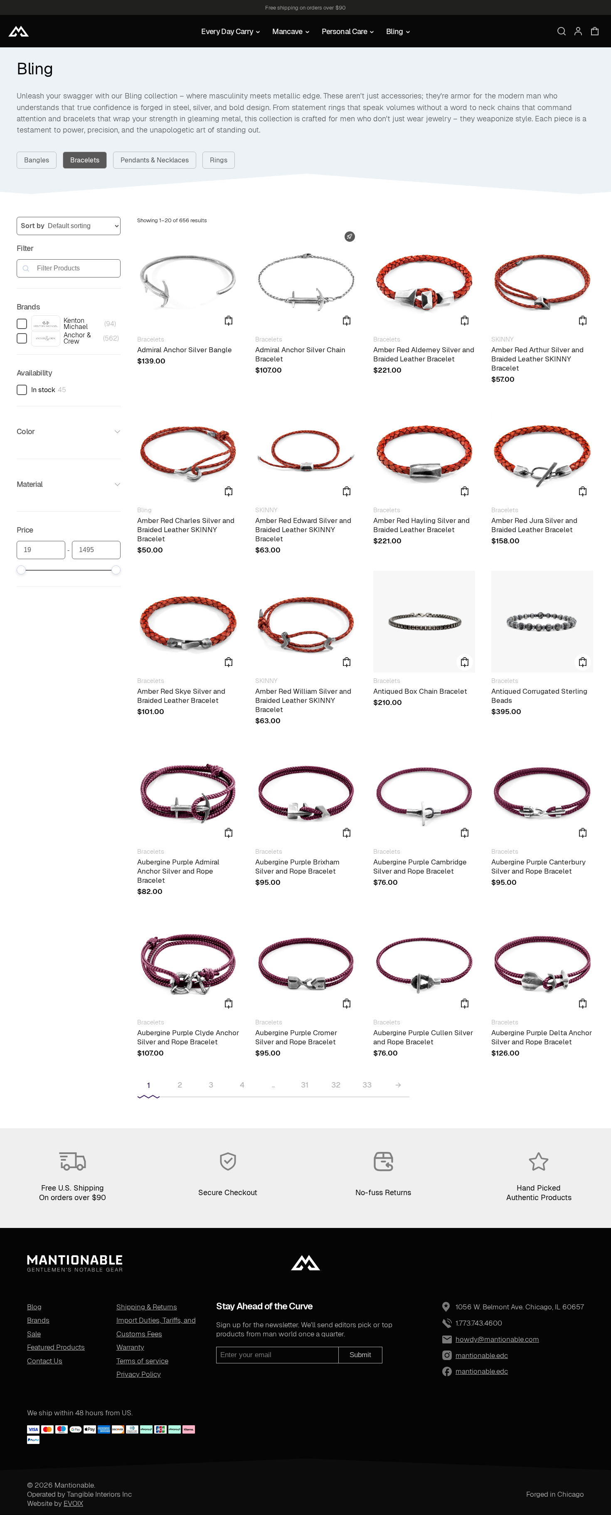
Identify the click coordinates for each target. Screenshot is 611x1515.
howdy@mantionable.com (497, 1339)
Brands (38, 1320)
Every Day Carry (227, 31)
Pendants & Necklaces (155, 160)
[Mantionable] (18, 31)
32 (335, 1085)
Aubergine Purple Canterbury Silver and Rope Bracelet (538, 866)
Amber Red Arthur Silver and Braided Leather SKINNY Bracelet (537, 359)
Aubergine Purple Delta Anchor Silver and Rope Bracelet (541, 1037)
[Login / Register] (578, 31)
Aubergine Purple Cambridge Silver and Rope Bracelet (420, 866)
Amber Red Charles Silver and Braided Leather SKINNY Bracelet (185, 529)
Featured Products (56, 1347)
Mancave (287, 31)
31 (304, 1085)
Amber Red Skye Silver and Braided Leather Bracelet (181, 696)
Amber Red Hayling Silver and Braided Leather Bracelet (421, 525)
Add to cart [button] (582, 320)
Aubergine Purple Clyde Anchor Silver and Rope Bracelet (188, 1037)
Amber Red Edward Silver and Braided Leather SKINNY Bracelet (303, 529)
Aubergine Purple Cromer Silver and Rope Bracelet (296, 1037)
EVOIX (73, 1503)
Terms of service (142, 1360)
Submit (360, 1355)
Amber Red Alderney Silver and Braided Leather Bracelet (423, 354)
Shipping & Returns (146, 1306)
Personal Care (344, 31)
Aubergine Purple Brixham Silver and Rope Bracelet (297, 866)
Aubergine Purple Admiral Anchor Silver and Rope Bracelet (178, 871)
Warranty (130, 1347)
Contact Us (44, 1360)
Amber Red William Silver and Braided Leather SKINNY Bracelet (303, 700)
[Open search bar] (561, 31)
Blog (34, 1306)
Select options (228, 320)
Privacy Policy (138, 1374)
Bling (394, 31)
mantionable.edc (462, 1355)
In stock (43, 390)
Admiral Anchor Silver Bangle (184, 349)
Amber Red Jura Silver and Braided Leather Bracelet (534, 525)
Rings (218, 160)
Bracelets (84, 160)
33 (367, 1085)
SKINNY (502, 339)
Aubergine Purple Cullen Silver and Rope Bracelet (423, 1037)
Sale (34, 1333)
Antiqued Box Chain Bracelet (420, 691)
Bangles (36, 160)
